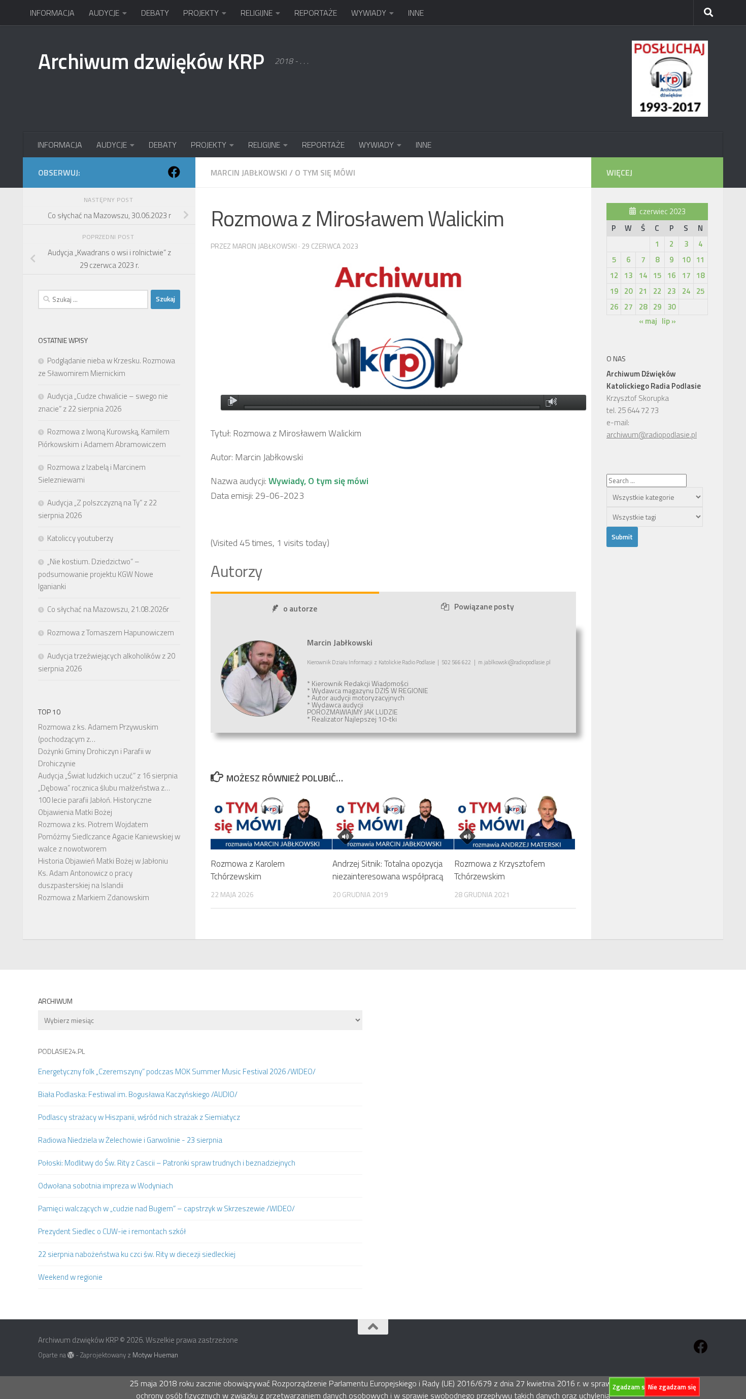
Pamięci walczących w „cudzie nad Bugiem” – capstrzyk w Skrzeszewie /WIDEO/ (166, 1208)
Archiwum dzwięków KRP (151, 61)
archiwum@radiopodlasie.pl (651, 434)
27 (628, 307)
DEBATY (155, 13)
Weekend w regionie (70, 1277)
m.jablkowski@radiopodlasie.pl (514, 662)
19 (614, 291)
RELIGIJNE (257, 13)
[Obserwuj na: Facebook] (174, 172)
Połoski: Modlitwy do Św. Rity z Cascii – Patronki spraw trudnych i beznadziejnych (166, 1163)
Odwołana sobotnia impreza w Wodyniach (105, 1185)
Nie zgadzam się (672, 1387)
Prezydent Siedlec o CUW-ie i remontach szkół (112, 1231)
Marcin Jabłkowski (249, 172)
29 (657, 307)
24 (686, 291)
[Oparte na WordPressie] (70, 1355)
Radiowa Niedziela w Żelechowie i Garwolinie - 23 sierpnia (130, 1140)
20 (628, 291)
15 (657, 275)
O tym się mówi (325, 172)
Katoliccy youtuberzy (80, 538)
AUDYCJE (104, 13)
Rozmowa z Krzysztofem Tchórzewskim (499, 870)
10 (686, 259)
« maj (648, 321)
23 (671, 291)
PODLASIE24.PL (61, 1051)
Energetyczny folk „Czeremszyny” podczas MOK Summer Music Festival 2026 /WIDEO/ (177, 1071)
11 (700, 259)
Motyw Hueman (155, 1355)
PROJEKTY (201, 13)
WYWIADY (368, 13)
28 (643, 307)
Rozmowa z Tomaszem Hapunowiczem (110, 632)
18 (700, 275)
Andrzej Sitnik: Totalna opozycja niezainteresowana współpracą (387, 870)
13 (628, 275)
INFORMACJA (52, 13)
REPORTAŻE (315, 13)
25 (700, 291)
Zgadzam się (631, 1387)
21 (643, 291)
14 (643, 275)
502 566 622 (456, 662)
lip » (669, 321)
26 (614, 307)
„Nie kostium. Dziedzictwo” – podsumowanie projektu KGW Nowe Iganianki (95, 574)
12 (614, 275)
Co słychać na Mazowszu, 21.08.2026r (108, 609)
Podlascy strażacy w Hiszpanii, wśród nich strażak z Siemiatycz (139, 1117)
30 (671, 307)
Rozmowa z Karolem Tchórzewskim (248, 870)
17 (686, 275)
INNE (416, 13)
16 (671, 275)
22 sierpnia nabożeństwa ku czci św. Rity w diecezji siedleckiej (136, 1254)
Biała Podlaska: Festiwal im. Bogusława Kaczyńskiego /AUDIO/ (138, 1094)
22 (657, 291)
